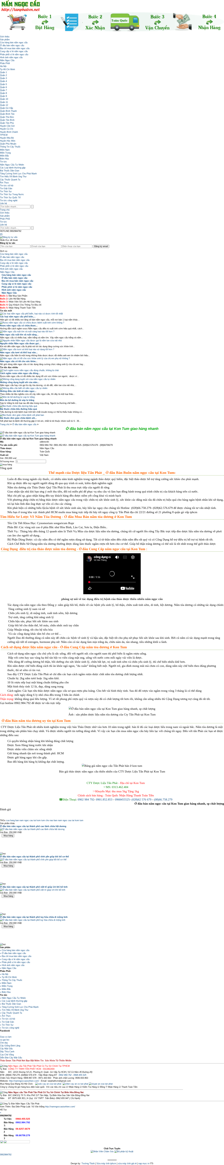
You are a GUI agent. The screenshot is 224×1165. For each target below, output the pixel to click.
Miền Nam (5, 150)
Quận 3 (3, 78)
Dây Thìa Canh (7, 1051)
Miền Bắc (4, 155)
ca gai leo (4, 1040)
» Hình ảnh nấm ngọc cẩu (12, 965)
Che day (4, 1042)
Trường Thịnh (88, 1163)
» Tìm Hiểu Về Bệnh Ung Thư (14, 1010)
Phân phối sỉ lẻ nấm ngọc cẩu (14, 54)
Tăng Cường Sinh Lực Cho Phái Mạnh (18, 173)
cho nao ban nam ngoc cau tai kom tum (64, 820)
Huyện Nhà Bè (7, 138)
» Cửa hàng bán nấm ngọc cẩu (14, 950)
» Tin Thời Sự (6, 1025)
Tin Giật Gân (6, 188)
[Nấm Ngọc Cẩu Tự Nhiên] (20, 11)
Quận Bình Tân (7, 114)
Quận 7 (3, 90)
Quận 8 (3, 93)
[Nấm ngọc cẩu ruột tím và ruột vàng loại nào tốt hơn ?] (27, 331)
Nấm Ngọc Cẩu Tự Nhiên (12, 165)
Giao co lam (5, 1037)
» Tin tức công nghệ (9, 1028)
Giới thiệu (4, 36)
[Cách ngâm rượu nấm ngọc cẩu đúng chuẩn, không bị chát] (29, 370)
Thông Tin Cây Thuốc (10, 146)
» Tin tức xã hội (7, 1019)
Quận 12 (4, 105)
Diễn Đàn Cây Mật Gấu (11, 1057)
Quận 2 (3, 75)
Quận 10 (4, 99)
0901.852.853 (104, 799)
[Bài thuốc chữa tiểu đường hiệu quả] (18, 406)
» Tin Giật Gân (7, 1022)
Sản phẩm (5, 39)
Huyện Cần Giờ (7, 126)
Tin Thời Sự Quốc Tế (10, 197)
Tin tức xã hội (6, 185)
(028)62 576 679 (141, 799)
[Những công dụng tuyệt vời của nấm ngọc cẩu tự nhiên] (27, 379)
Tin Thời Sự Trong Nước (12, 194)
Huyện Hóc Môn (7, 141)
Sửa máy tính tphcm (106, 1163)
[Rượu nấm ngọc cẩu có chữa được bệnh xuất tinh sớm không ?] (32, 322)
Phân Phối (5, 63)
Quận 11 (4, 102)
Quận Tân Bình (7, 120)
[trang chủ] (1, 33)
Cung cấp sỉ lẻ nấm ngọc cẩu (14, 51)
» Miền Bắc (5, 989)
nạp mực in (143, 1163)
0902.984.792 (65, 1075)
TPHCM (4, 135)
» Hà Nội (4, 974)
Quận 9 (3, 96)
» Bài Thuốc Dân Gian (10, 1004)
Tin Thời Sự (6, 191)
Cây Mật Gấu (6, 1048)
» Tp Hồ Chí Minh (8, 977)
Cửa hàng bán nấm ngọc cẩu (14, 42)
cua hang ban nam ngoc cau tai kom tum (25, 820)
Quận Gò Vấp (6, 108)
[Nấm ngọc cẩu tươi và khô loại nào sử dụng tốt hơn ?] (27, 349)
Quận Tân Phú (7, 123)
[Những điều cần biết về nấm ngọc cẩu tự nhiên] (23, 388)
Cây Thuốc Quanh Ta (10, 179)
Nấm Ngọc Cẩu (7, 60)
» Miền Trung (6, 986)
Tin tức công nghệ (8, 200)
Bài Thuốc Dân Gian (9, 170)
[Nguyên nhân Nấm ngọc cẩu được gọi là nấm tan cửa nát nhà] (31, 340)
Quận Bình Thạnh (8, 111)
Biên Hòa (4, 158)
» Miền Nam (5, 983)
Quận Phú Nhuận (8, 144)
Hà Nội (3, 66)
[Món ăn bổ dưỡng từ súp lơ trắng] (17, 397)
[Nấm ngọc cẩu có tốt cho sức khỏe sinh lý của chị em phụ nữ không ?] (35, 358)
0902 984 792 (86, 799)
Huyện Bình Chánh (9, 132)
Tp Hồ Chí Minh (7, 69)
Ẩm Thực (4, 182)
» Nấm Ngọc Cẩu (8, 968)
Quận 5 (3, 84)
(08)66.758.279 (163, 799)
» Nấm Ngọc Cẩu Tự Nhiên (13, 998)
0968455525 (122, 799)
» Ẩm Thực (5, 1016)
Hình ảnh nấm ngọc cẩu (11, 57)
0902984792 (5, 1154)
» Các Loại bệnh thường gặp (13, 1001)
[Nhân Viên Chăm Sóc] (102, 1151)
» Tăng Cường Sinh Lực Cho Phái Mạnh (19, 1007)
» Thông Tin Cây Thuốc (11, 980)
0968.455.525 (79, 1075)
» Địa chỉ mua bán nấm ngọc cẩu (15, 956)
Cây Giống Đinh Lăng (10, 1045)
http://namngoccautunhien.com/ (24, 1081)
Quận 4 (3, 81)
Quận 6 (3, 87)
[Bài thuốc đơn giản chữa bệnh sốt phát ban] (22, 415)
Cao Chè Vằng (7, 1054)
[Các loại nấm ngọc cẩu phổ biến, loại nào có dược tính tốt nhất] (31, 313)
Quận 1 (3, 72)
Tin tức (3, 161)
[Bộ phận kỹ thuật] (123, 1151)
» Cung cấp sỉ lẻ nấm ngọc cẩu (15, 959)
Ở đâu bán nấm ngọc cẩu (12, 45)
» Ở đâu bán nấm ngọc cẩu (13, 953)
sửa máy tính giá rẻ (127, 1163)
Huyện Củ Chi (6, 129)
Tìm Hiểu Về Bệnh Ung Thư (13, 176)
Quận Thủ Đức (7, 117)
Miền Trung (5, 153)
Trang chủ (5, 210)
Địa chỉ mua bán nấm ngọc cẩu (15, 48)
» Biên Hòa (5, 992)
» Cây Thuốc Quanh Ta (11, 1013)
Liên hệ (3, 203)
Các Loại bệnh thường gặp (12, 167)
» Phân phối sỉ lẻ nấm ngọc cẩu (15, 962)
